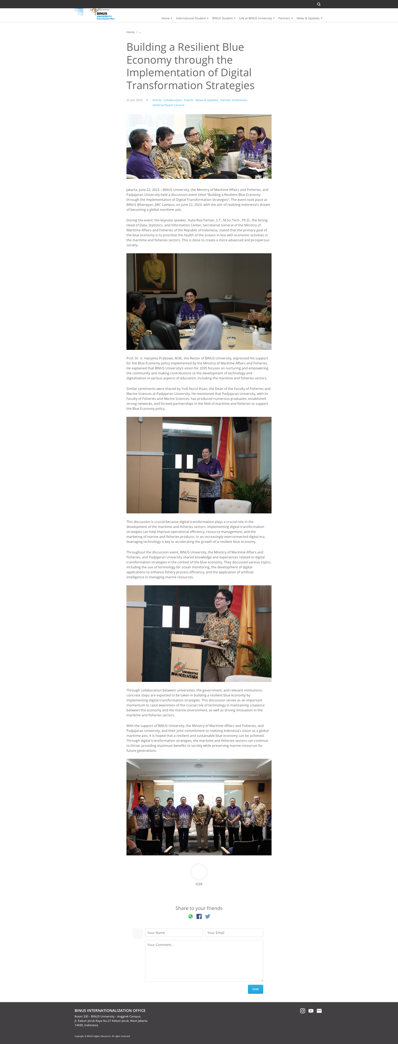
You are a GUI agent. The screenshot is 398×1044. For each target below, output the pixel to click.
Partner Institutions (234, 100)
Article (157, 100)
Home (165, 18)
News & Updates (308, 18)
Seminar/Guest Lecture (168, 105)
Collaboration (173, 100)
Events (188, 100)
